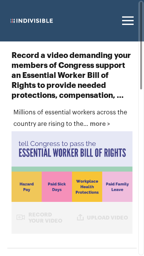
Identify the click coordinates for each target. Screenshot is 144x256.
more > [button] (100, 124)
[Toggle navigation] (126, 21)
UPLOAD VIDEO (107, 217)
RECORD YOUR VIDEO (45, 217)
